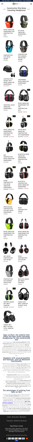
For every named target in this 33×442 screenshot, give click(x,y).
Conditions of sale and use (20, 421)
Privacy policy (9, 421)
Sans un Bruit (12, 435)
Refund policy (23, 417)
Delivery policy (15, 417)
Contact (9, 417)
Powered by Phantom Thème (21, 435)
